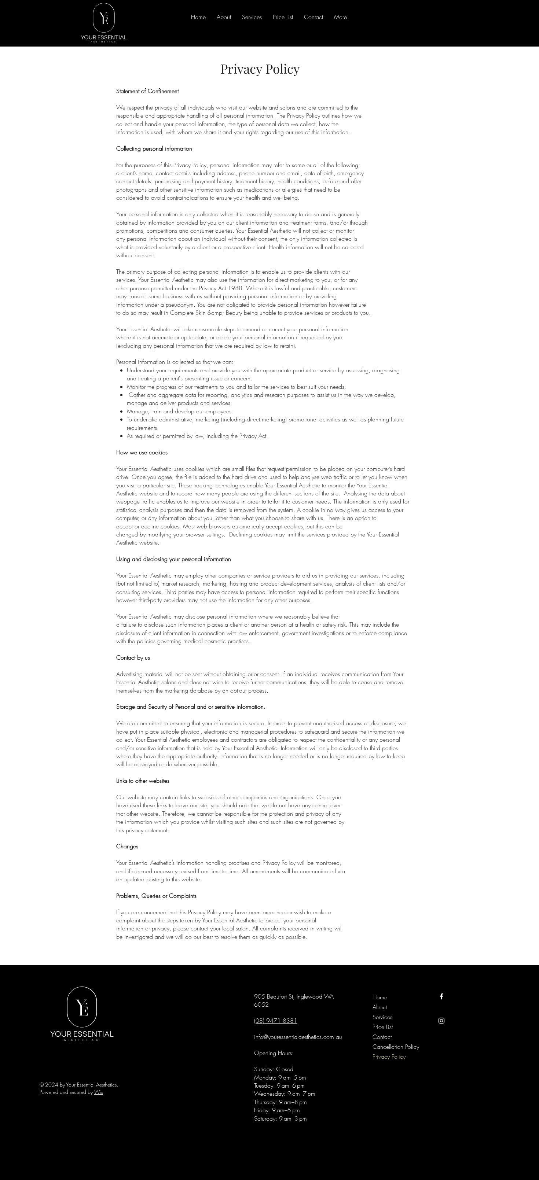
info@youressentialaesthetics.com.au (298, 1037)
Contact (382, 1037)
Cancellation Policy (389, 1047)
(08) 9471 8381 (275, 1021)
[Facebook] (441, 996)
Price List (383, 1027)
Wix (98, 1091)
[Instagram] (441, 1021)
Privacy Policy (389, 1056)
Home (380, 997)
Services (382, 1017)
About (380, 1007)
